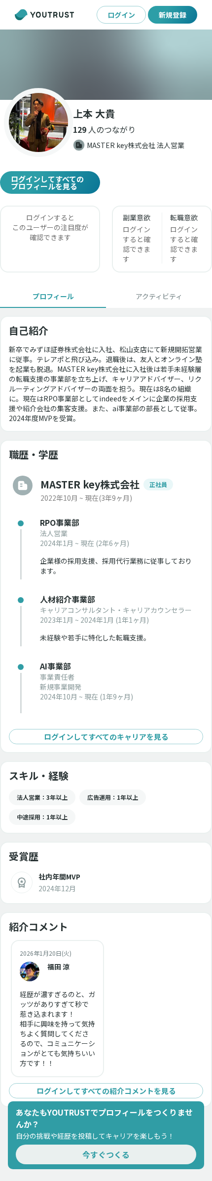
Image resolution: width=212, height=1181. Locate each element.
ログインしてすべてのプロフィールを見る (47, 182)
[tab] (53, 296)
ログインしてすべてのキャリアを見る (106, 736)
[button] (106, 65)
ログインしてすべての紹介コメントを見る (106, 1091)
